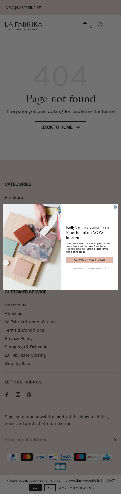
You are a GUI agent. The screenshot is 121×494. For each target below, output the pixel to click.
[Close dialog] (114, 207)
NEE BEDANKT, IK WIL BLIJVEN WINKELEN (89, 268)
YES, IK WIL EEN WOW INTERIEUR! (89, 260)
